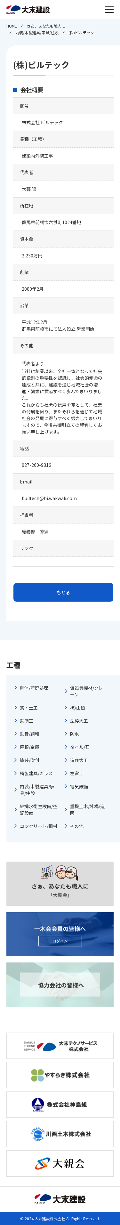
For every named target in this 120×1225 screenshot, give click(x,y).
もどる (63, 592)
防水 (74, 734)
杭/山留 (77, 707)
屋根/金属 (29, 747)
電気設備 (79, 786)
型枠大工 (79, 721)
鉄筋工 (26, 721)
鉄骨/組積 (29, 734)
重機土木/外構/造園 (87, 809)
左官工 (77, 773)
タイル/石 (80, 747)
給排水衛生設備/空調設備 (38, 809)
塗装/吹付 (29, 760)
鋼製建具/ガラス (36, 773)
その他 (77, 826)
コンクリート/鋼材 (38, 826)
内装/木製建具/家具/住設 (37, 789)
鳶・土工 (29, 707)
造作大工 (79, 760)
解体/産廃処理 (34, 688)
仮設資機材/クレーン (86, 691)
